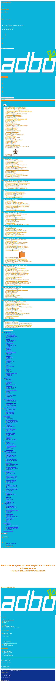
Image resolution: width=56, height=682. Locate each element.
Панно (8, 294)
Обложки (8, 296)
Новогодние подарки (11, 146)
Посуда (5, 88)
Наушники (9, 207)
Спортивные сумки (11, 259)
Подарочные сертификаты (10, 643)
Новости (6, 536)
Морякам (8, 122)
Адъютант (9, 327)
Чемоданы (9, 262)
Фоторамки (9, 305)
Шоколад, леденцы (11, 213)
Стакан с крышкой (11, 232)
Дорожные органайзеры (12, 261)
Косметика (9, 316)
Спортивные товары (11, 281)
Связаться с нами (8, 633)
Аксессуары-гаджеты (11, 206)
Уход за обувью (10, 314)
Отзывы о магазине (8, 330)
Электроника (7, 86)
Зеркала (8, 220)
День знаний (9, 130)
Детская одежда (10, 174)
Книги (8, 318)
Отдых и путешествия (9, 91)
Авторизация (7, 6)
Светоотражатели (10, 219)
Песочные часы (10, 195)
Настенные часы (10, 192)
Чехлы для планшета (11, 247)
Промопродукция (10, 217)
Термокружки (10, 277)
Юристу (8, 143)
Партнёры (6, 644)
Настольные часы (10, 193)
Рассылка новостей (8, 655)
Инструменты (10, 310)
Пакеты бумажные (11, 239)
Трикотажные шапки (11, 170)
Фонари (8, 208)
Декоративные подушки (12, 306)
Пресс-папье (9, 295)
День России (9, 120)
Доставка (6, 623)
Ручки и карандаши (8, 83)
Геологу (8, 112)
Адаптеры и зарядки (11, 203)
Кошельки (9, 291)
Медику (8, 121)
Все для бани (9, 285)
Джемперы (9, 166)
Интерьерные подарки (12, 313)
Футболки (9, 159)
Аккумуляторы (10, 202)
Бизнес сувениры (8, 92)
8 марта (8, 155)
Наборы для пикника (11, 279)
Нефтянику (9, 132)
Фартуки (8, 177)
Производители (7, 641)
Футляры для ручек (11, 188)
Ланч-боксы (9, 233)
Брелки (8, 216)
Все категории (7, 79)
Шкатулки (9, 309)
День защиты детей (11, 119)
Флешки (8, 201)
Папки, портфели (10, 243)
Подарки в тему (7, 80)
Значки (8, 223)
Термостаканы (10, 229)
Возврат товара (7, 634)
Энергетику (9, 145)
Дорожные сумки (10, 248)
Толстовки (9, 162)
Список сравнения (11, 34)
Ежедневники (7, 95)
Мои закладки (7, 654)
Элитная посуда (10, 235)
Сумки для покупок (11, 242)
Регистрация (7, 5)
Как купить (6, 621)
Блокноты (9, 322)
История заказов (8, 652)
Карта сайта (6, 636)
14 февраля (9, 147)
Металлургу (9, 124)
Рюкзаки (8, 244)
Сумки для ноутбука (11, 246)
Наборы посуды (10, 234)
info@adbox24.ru (5, 680)
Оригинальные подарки (12, 111)
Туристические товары (12, 282)
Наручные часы (10, 194)
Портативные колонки (12, 204)
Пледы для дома (10, 302)
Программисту (10, 116)
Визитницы (9, 288)
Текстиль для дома (11, 301)
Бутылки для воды (11, 271)
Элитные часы (10, 197)
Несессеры (9, 250)
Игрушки (8, 312)
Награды (8, 292)
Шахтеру (8, 129)
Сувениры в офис (11, 108)
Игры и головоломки (11, 283)
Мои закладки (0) (10, 33)
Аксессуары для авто (11, 270)
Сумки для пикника (11, 260)
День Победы (9, 115)
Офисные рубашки (11, 164)
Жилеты (8, 171)
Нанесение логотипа (9, 619)
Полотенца (9, 308)
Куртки (8, 172)
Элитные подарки (11, 107)
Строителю (9, 126)
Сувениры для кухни (11, 304)
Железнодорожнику (11, 125)
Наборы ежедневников (12, 326)
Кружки (8, 228)
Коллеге (8, 136)
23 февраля (9, 154)
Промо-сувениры (8, 87)
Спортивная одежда (11, 175)
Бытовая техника (10, 210)
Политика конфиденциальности (11, 627)
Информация (4, 533)
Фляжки (8, 278)
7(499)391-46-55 (7, 21)
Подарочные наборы (11, 109)
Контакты (6, 537)
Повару (8, 138)
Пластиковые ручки (11, 181)
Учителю (8, 133)
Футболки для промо (11, 224)
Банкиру (8, 142)
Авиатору (9, 128)
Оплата (5, 622)
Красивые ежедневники (12, 323)
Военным (8, 141)
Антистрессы (9, 215)
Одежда (5, 82)
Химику (8, 117)
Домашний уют (7, 94)
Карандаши (9, 185)
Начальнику (9, 137)
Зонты (8, 266)
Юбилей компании (11, 113)
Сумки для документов (12, 257)
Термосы (8, 269)
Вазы (7, 317)
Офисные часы (10, 297)
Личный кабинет (8, 651)
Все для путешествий (11, 273)
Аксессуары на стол (11, 290)
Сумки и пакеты (8, 90)
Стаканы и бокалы (11, 230)
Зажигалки (9, 221)
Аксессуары (9, 176)
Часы (5, 84)
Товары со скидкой (8, 645)
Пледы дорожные (10, 268)
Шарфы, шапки (10, 168)
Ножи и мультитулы (11, 274)
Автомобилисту (10, 134)
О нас (5, 625)
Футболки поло (10, 160)
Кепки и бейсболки (11, 167)
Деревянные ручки (11, 184)
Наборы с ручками (11, 186)
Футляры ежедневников (12, 325)
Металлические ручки (12, 183)
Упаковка (8, 241)
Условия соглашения (9, 626)
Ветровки (9, 163)
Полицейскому (10, 139)
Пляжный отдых (10, 275)
